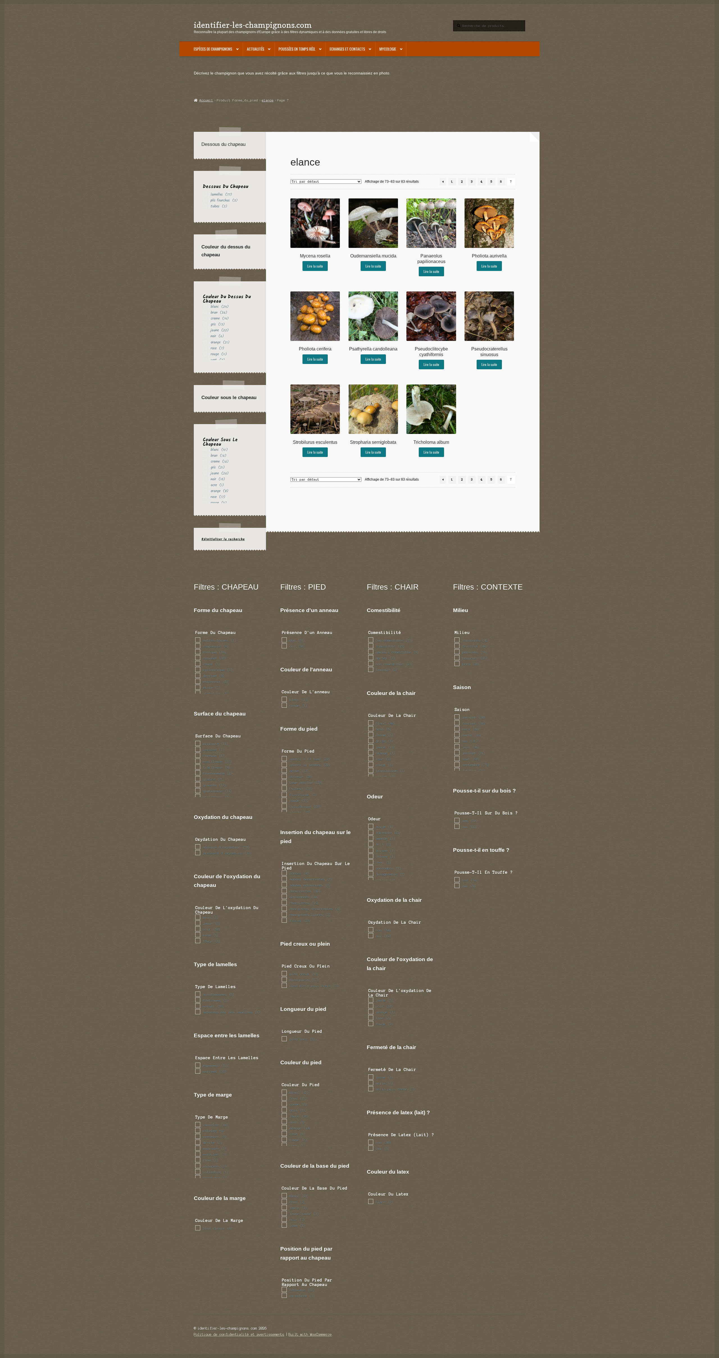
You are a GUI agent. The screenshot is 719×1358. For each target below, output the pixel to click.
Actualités (255, 49)
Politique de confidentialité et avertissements (239, 1334)
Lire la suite (315, 266)
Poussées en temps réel (297, 49)
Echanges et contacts (347, 49)
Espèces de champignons (213, 49)
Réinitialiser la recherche (223, 539)
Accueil (206, 100)
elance (268, 100)
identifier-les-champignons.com (253, 25)
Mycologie (387, 49)
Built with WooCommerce (310, 1334)
